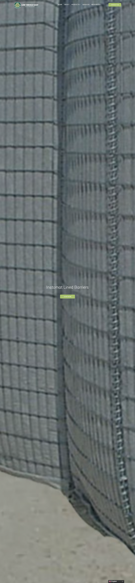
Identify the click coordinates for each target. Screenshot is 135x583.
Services (86, 4)
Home (60, 4)
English (114, 581)
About (67, 4)
